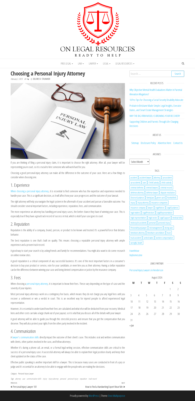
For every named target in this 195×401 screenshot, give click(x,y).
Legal (106, 63)
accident (134, 177)
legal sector (153, 217)
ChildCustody (154, 182)
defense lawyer (152, 192)
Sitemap (135, 143)
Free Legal (66, 63)
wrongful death (136, 242)
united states (148, 237)
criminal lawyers (152, 187)
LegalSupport (165, 217)
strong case (169, 227)
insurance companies (159, 202)
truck (169, 232)
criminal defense (137, 187)
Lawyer (92, 63)
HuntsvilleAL (171, 197)
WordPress (94, 395)
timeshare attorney (138, 232)
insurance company (138, 207)
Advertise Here (164, 143)
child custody (166, 182)
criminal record (166, 187)
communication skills (34, 378)
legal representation (138, 217)
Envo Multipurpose (116, 395)
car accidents (135, 182)
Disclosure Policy (148, 143)
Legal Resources (124, 63)
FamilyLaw (150, 197)
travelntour (134, 250)
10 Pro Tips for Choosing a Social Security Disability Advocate (156, 100)
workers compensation (164, 237)
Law (80, 63)
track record (93, 378)
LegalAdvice (159, 207)
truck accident (136, 237)
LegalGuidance (172, 207)
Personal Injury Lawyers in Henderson (146, 270)
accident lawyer (145, 177)
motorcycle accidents (138, 222)
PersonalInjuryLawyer (139, 227)
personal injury (73, 378)
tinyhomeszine (135, 255)
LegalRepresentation (164, 212)
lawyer (150, 207)
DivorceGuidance (137, 197)
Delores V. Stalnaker (41, 78)
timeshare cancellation (155, 232)
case (23, 378)
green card (160, 197)
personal (63, 378)
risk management (155, 227)
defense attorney (137, 192)
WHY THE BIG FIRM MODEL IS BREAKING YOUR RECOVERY (154, 116)
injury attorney (53, 378)
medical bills (177, 217)
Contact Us (178, 143)
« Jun (131, 325)
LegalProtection (148, 212)
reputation (83, 378)
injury (45, 378)
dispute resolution (168, 192)
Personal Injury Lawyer (26, 373)
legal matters (135, 212)
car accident (167, 177)
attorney (18, 378)
